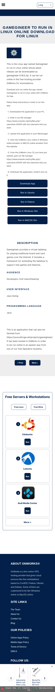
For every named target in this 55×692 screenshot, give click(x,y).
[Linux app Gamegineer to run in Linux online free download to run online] (14, 53)
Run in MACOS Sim (27, 220)
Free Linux (18, 407)
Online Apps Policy (20, 638)
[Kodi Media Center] (28, 493)
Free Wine (38, 407)
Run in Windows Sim (27, 211)
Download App (27, 183)
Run (27, 442)
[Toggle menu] (3, 5)
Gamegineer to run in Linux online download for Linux (28, 31)
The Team (15, 609)
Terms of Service (18, 647)
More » (27, 522)
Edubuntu (27, 434)
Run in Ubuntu (27, 192)
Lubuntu (27, 468)
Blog (13, 623)
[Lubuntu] (28, 458)
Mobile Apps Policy (20, 642)
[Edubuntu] (28, 424)
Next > (35, 363)
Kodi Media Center (27, 503)
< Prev (20, 363)
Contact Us (16, 618)
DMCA (14, 651)
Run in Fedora (27, 201)
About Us (15, 614)
